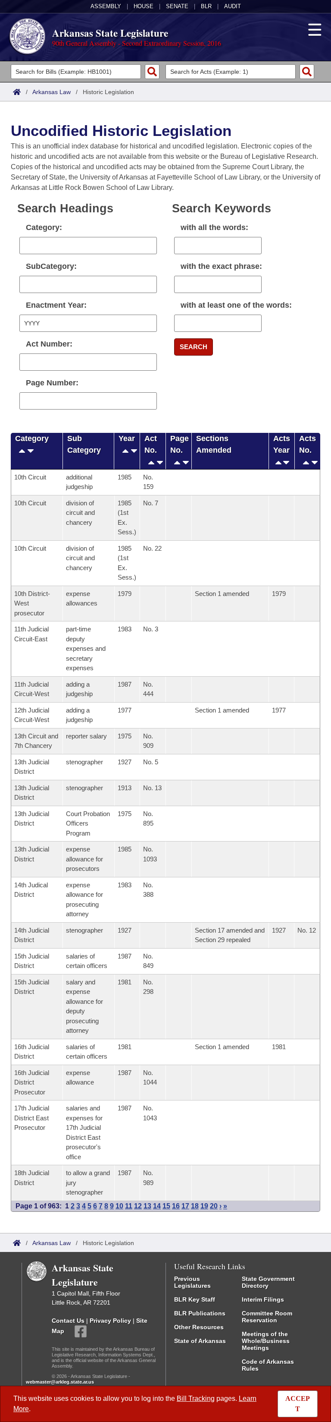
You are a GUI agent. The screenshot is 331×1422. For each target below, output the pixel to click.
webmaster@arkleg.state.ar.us (60, 1381)
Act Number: (49, 344)
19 (204, 1206)
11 (128, 1206)
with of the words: (236, 305)
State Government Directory (268, 1282)
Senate (177, 6)
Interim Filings (263, 1299)
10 (119, 1206)
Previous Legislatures (192, 1282)
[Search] (152, 71)
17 (185, 1206)
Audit (232, 6)
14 (157, 1206)
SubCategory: (51, 266)
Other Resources (199, 1327)
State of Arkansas (200, 1340)
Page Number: (52, 382)
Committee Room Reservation (267, 1317)
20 (214, 1206)
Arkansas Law (51, 91)
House (143, 6)
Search (193, 346)
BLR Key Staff (194, 1299)
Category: (44, 227)
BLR (206, 6)
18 (195, 1206)
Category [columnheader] (32, 438)
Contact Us (68, 1320)
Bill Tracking (196, 1398)
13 (147, 1206)
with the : (221, 266)
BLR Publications (199, 1313)
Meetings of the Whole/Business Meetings (266, 1341)
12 (138, 1206)
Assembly (106, 6)
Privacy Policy (110, 1320)
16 (176, 1206)
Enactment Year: (56, 305)
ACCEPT (297, 1404)
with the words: (214, 227)
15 (166, 1206)
